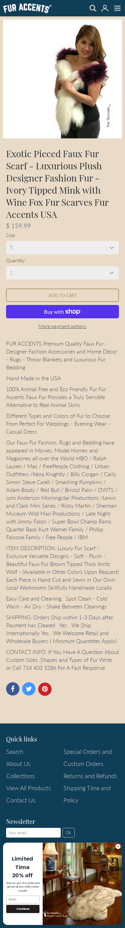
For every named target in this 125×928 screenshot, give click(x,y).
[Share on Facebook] (12, 689)
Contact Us (20, 800)
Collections (20, 775)
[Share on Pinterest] (45, 689)
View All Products (28, 787)
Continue (23, 909)
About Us (18, 763)
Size (10, 235)
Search (14, 751)
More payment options (62, 326)
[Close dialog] (118, 846)
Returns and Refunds (90, 775)
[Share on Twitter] (28, 689)
